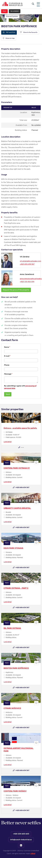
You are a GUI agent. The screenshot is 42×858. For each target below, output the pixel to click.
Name (7, 347)
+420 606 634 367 (27, 264)
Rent (4, 11)
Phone (6, 365)
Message (8, 374)
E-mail (7, 356)
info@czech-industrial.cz (21, 840)
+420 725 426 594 (27, 282)
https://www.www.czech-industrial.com (12, 4)
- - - (22, 447)
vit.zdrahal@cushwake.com (30, 261)
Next (36, 15)
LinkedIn (21, 845)
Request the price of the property (16, 290)
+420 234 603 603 (21, 834)
